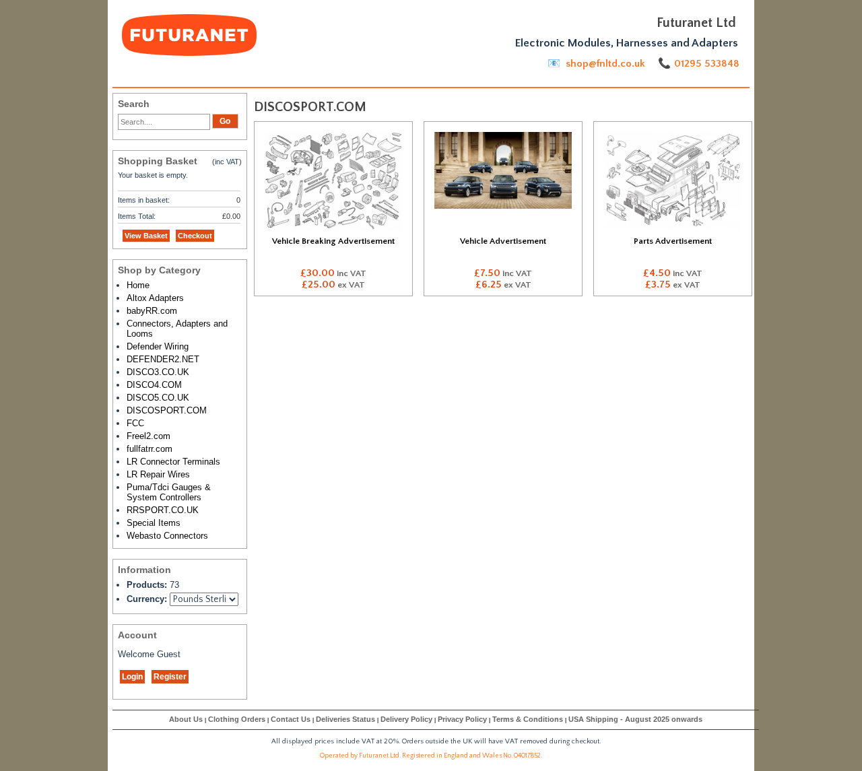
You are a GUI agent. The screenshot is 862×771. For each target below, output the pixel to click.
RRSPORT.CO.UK (163, 510)
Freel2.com (148, 436)
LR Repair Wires (158, 474)
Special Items (153, 523)
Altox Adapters (155, 298)
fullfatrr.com (149, 449)
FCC (135, 423)
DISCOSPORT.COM (167, 410)
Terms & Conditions (527, 719)
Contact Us (290, 719)
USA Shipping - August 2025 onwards (635, 719)
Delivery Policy (406, 719)
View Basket (146, 236)
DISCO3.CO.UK (158, 372)
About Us (186, 719)
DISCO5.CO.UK (158, 398)
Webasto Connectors (167, 536)
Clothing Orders (236, 719)
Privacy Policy (462, 719)
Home (138, 285)
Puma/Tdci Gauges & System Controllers (169, 492)
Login (132, 676)
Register (170, 676)
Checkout (195, 236)
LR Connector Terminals (173, 462)
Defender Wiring (158, 346)
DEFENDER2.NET (163, 359)
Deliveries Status (345, 719)
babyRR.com (152, 311)
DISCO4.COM (154, 385)
